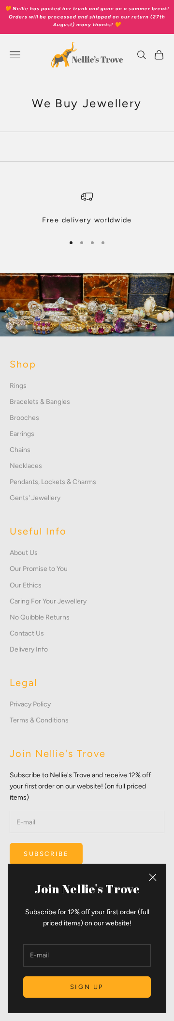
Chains (20, 450)
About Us (24, 553)
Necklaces (26, 466)
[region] (87, 208)
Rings (18, 386)
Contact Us (27, 633)
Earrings (22, 434)
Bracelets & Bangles (40, 402)
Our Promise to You (39, 569)
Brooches (24, 418)
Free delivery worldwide (86, 220)
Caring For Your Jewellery (48, 601)
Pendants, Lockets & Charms (53, 482)
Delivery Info (29, 649)
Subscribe (46, 853)
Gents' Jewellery (35, 498)
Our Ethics (26, 585)
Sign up (87, 986)
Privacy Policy (30, 704)
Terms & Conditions (39, 720)
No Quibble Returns (40, 617)
